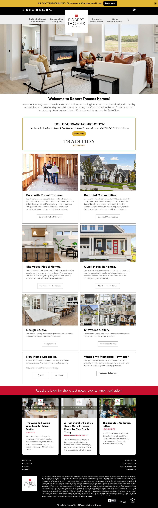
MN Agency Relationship (85, 505)
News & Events (81, 435)
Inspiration (30, 432)
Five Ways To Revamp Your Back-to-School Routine (38, 426)
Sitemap (98, 505)
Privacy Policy (62, 505)
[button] (128, 19)
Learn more (110, 3)
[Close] (155, 3)
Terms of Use (72, 505)
